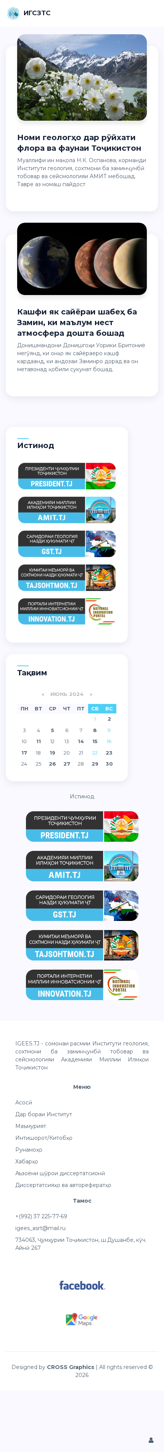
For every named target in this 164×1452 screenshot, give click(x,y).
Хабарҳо (26, 1161)
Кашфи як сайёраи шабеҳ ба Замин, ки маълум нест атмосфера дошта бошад (77, 322)
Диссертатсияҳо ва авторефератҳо (63, 1185)
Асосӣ (23, 1102)
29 (95, 764)
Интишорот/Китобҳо (43, 1137)
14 (81, 741)
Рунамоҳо (28, 1149)
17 (24, 753)
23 (109, 753)
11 (38, 741)
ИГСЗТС (37, 13)
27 (66, 764)
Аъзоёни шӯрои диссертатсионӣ (60, 1173)
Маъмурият (30, 1126)
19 (52, 753)
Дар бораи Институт (43, 1114)
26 (52, 764)
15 (95, 741)
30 (109, 764)
